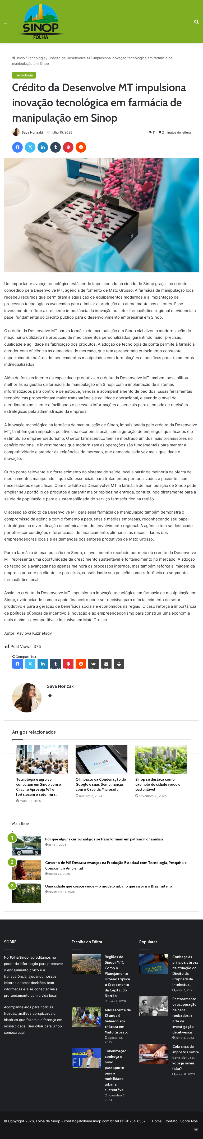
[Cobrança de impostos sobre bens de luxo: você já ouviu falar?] (153, 1054)
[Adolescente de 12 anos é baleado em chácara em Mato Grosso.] (86, 1017)
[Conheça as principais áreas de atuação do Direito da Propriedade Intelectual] (153, 964)
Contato (171, 1121)
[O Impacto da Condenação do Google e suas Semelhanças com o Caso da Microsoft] (101, 759)
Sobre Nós (189, 1121)
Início (20, 58)
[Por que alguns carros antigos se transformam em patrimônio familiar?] (26, 846)
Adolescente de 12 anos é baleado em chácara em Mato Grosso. (118, 1021)
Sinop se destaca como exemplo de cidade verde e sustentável (157, 784)
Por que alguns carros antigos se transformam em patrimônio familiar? (104, 839)
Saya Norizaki (32, 132)
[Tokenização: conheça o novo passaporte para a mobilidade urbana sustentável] (86, 1058)
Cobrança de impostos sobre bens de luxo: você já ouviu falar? (185, 1057)
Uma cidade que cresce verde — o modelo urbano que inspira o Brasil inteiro (108, 886)
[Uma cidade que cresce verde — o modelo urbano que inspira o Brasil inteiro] (26, 893)
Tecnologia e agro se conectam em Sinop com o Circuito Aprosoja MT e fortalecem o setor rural (38, 787)
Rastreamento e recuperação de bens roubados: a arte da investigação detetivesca (184, 1015)
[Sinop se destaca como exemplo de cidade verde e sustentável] (161, 759)
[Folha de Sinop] (41, 21)
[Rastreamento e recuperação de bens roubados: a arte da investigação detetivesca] (153, 1006)
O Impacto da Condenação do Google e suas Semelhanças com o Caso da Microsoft (101, 784)
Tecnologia (36, 58)
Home (157, 1121)
